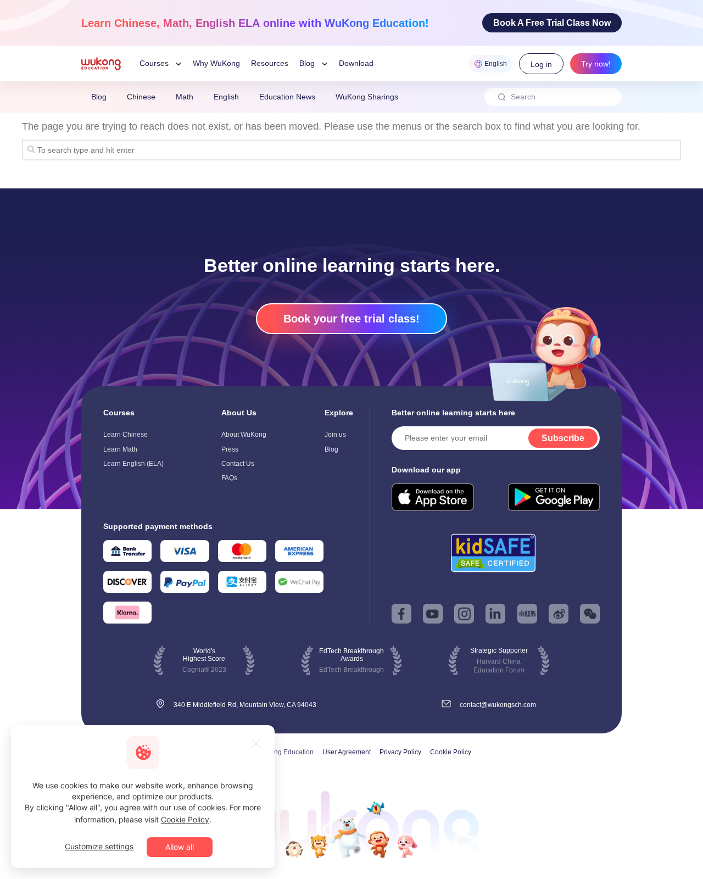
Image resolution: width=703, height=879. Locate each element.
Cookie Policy (450, 752)
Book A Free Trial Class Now (552, 22)
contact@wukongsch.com (498, 705)
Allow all (179, 847)
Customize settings (99, 846)
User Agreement (346, 752)
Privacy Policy (400, 752)
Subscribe (563, 438)
